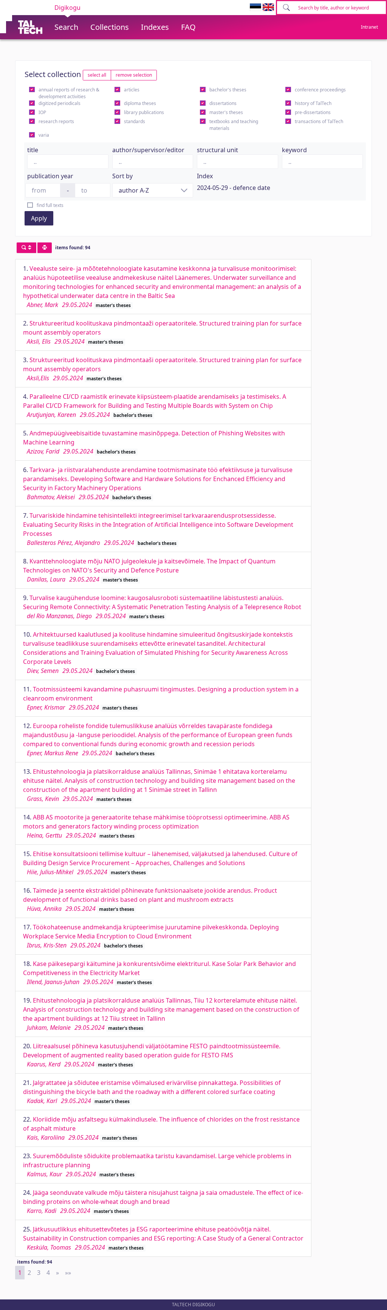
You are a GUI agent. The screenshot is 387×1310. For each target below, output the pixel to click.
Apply (39, 218)
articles (131, 89)
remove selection (134, 75)
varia (44, 135)
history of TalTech (313, 103)
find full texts (50, 205)
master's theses (226, 112)
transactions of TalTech (319, 121)
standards (134, 121)
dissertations (223, 103)
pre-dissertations (313, 112)
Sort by (122, 176)
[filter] (26, 247)
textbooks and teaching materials (233, 124)
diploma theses (140, 103)
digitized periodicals (59, 103)
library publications (144, 112)
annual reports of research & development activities (69, 93)
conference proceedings (320, 89)
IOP (42, 112)
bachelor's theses (227, 89)
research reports (56, 121)
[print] (44, 247)
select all (97, 75)
